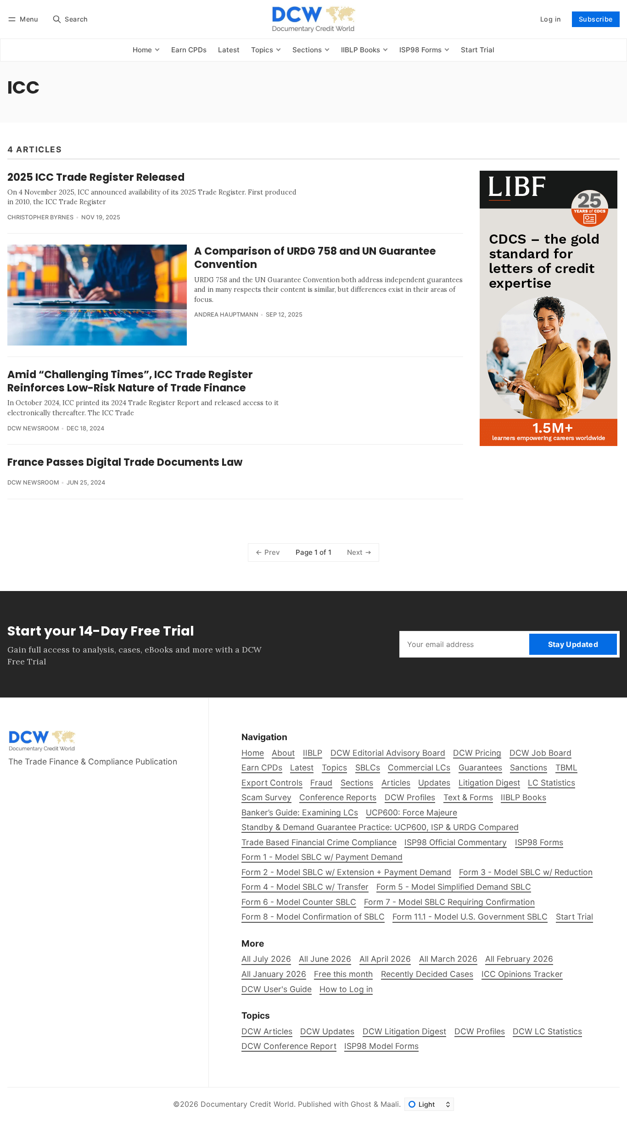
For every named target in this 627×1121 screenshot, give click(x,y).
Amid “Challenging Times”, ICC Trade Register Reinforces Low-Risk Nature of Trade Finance (130, 381)
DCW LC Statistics (547, 1031)
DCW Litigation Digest (404, 1031)
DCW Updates (327, 1031)
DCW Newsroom (33, 428)
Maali (390, 1104)
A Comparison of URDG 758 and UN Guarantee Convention (315, 258)
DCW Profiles (479, 1031)
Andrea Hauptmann (226, 314)
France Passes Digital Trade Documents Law (124, 462)
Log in (550, 19)
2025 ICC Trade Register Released (96, 177)
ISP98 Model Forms (381, 1046)
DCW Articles (266, 1031)
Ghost (361, 1104)
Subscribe (596, 19)
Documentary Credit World (247, 1104)
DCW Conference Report (288, 1046)
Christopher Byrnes (40, 217)
